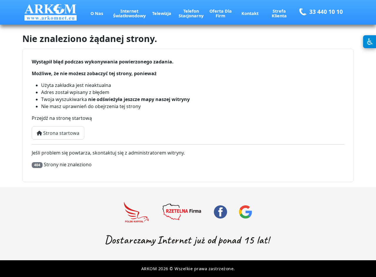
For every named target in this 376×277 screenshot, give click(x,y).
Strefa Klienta (279, 13)
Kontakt (249, 13)
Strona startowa (60, 133)
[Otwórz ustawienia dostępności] (369, 41)
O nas (96, 13)
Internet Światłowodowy (129, 13)
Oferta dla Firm (220, 13)
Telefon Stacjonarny (191, 13)
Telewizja (161, 13)
